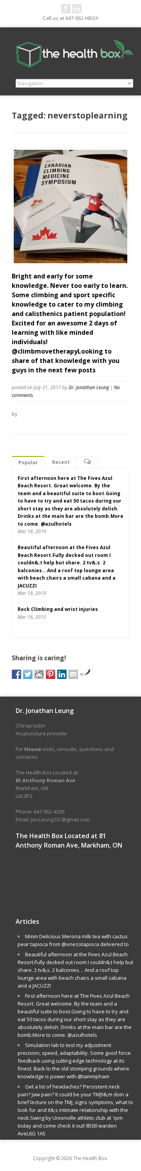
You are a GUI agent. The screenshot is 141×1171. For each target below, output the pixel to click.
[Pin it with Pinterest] (50, 674)
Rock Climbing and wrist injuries (58, 609)
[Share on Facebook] (16, 674)
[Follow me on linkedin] (76, 8)
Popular (28, 462)
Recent (61, 462)
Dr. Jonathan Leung (89, 387)
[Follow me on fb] (65, 8)
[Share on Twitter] (28, 674)
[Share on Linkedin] (62, 674)
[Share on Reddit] (39, 674)
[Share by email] (73, 674)
